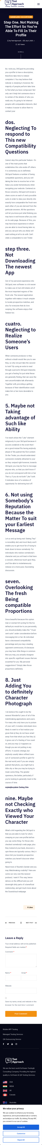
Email (24, 973)
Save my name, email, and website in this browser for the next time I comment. (21, 1003)
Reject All (21, 1140)
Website (8, 986)
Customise (21, 1134)
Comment (9, 952)
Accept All (21, 1127)
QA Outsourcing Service (12, 1039)
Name (8, 973)
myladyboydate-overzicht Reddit (21, 17)
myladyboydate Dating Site (17, 787)
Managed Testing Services (13, 1034)
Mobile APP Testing (10, 1029)
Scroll (21, 52)
